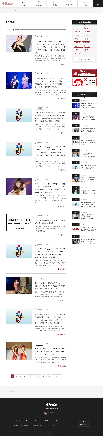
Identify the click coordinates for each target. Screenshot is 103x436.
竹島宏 (86, 39)
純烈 (85, 35)
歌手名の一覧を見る (84, 59)
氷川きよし (78, 28)
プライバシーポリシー (52, 425)
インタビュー (36, 420)
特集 (57, 420)
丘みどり (77, 50)
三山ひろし (87, 31)
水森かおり (78, 31)
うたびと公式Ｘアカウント (83, 424)
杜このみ (77, 53)
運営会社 (26, 425)
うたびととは (16, 425)
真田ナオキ (86, 42)
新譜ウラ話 (48, 420)
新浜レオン (78, 39)
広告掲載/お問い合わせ (38, 425)
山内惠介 (77, 42)
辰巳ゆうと (87, 28)
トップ (8, 10)
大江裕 (87, 46)
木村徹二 (85, 50)
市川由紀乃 (78, 35)
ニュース (24, 420)
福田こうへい (78, 46)
